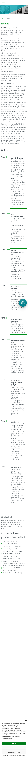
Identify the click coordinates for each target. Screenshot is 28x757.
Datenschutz (15, 755)
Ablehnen (14, 748)
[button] (25, 720)
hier (12, 206)
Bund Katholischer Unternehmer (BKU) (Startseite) (12, 17)
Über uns (3, 18)
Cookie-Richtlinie (7, 755)
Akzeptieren (14, 743)
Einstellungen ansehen (14, 752)
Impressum (22, 755)
